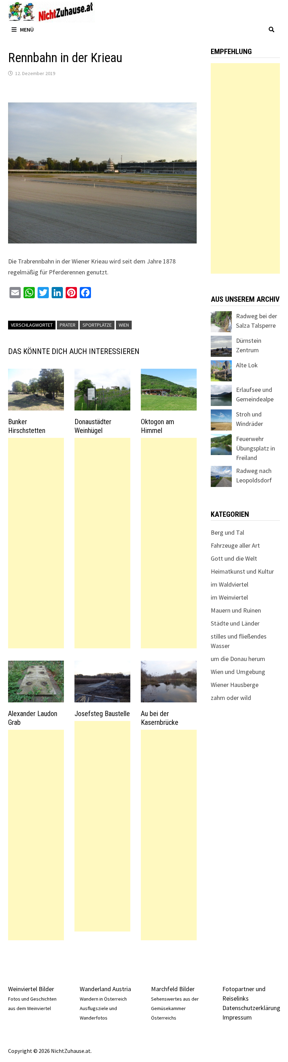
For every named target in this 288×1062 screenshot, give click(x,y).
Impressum (237, 1017)
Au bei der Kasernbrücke (159, 718)
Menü (27, 29)
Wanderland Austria (105, 989)
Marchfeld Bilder (173, 989)
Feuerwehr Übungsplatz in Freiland (255, 448)
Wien (124, 325)
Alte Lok (247, 365)
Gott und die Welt (234, 558)
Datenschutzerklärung (251, 1008)
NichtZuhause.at (71, 1050)
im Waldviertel (229, 584)
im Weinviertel (229, 597)
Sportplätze (97, 325)
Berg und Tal (227, 532)
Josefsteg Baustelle (102, 713)
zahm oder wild (231, 698)
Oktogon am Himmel (157, 426)
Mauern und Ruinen (236, 610)
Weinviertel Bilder (31, 989)
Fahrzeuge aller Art (235, 545)
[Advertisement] (36, 543)
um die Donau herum (238, 659)
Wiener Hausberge (234, 685)
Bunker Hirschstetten (26, 426)
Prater (68, 325)
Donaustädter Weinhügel (92, 426)
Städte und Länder (235, 623)
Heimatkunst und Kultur (242, 571)
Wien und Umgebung (238, 672)
